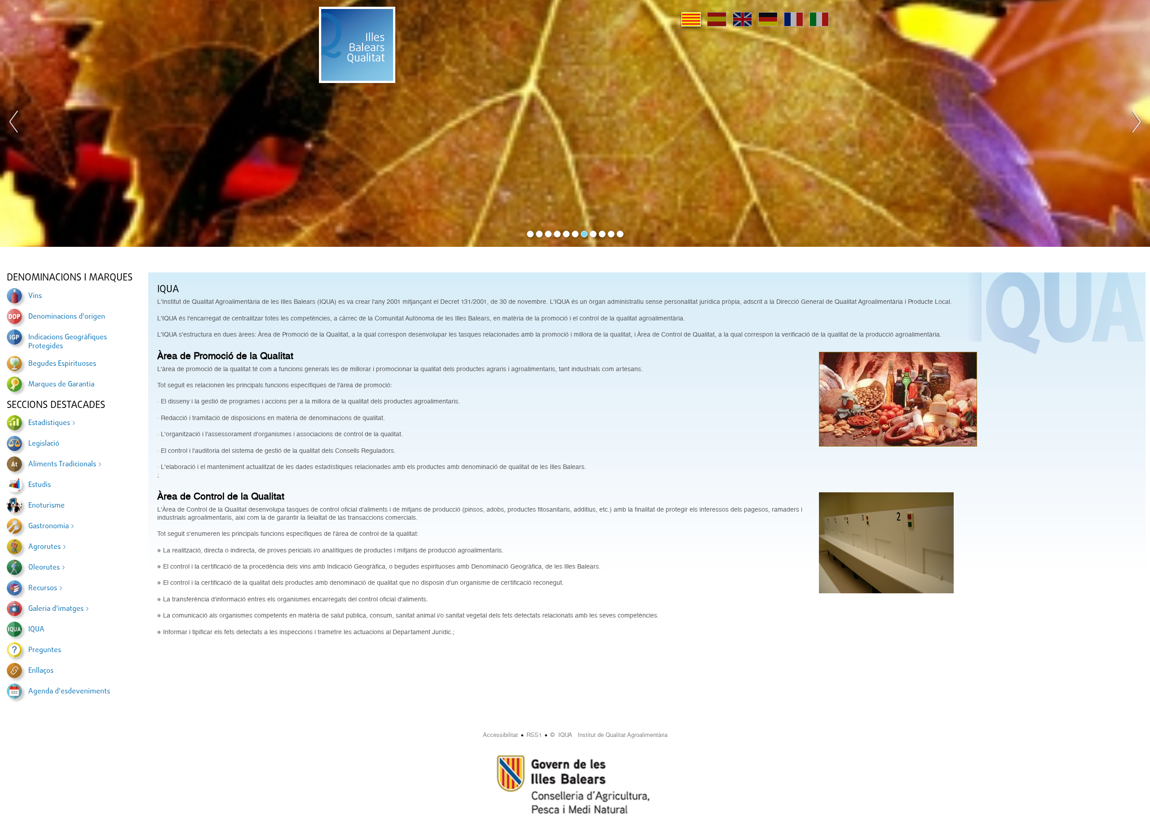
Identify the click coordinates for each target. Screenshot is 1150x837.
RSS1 (534, 735)
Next (1136, 123)
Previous (14, 123)
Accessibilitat (500, 735)
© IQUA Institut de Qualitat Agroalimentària (609, 735)
